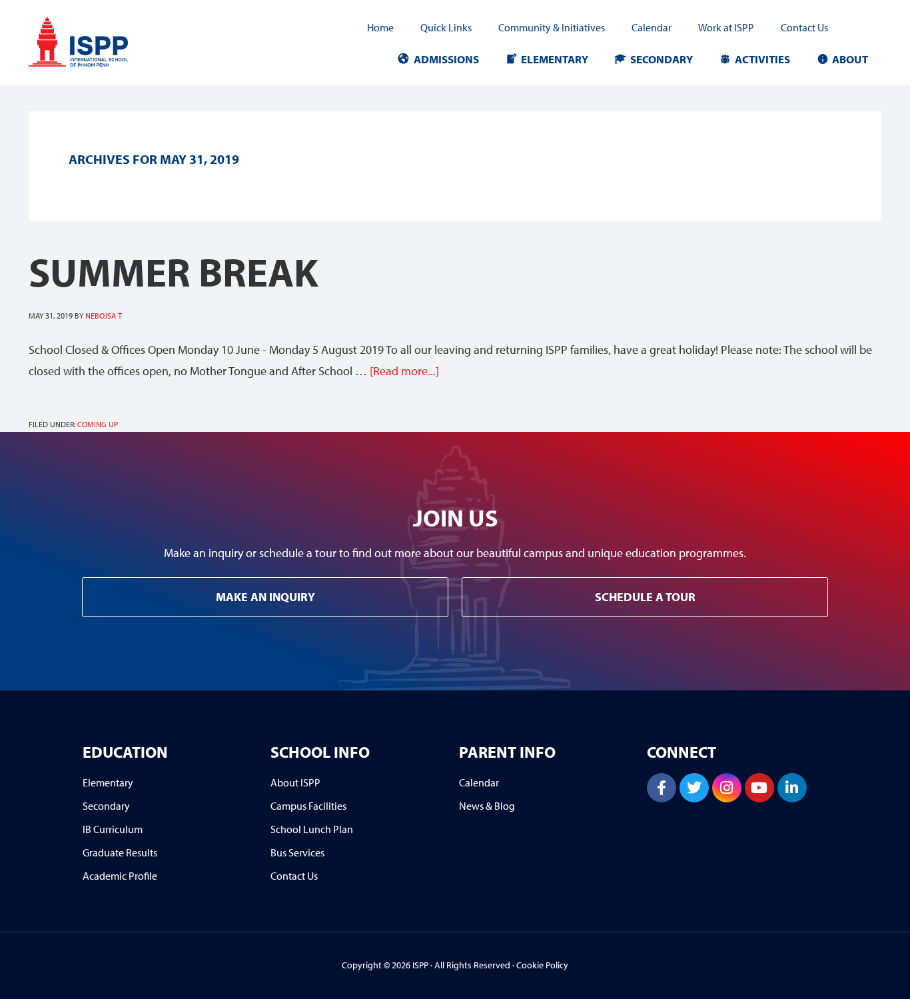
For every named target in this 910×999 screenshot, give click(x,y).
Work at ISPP (726, 27)
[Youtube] (759, 787)
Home (380, 27)
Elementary (554, 59)
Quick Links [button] (446, 27)
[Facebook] (661, 787)
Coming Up (97, 424)
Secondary (661, 59)
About (850, 59)
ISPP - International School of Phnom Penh (99, 42)
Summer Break (173, 271)
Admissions (446, 59)
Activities (762, 59)
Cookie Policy (542, 965)
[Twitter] (694, 787)
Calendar (652, 27)
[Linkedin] (792, 787)
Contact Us (804, 27)
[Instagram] (726, 787)
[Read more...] (404, 371)
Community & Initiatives (551, 27)
